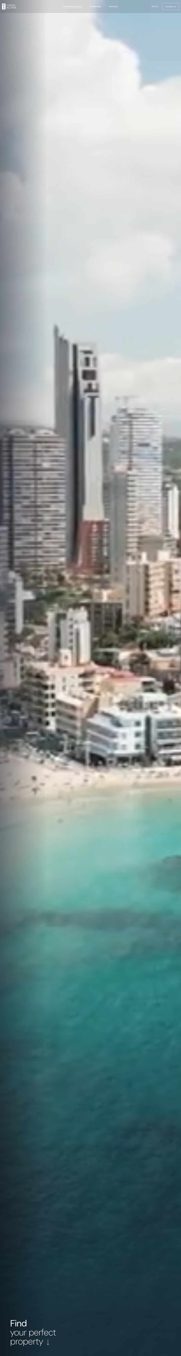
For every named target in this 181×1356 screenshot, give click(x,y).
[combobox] (155, 6)
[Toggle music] (175, 680)
